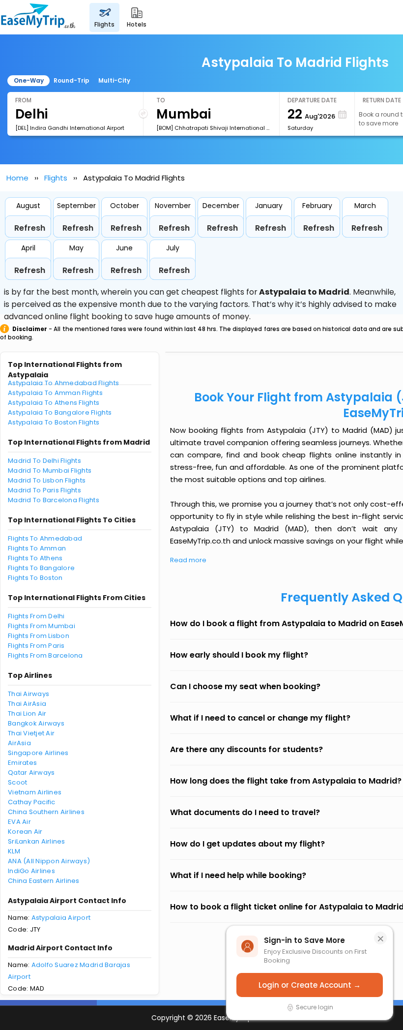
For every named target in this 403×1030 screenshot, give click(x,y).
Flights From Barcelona (45, 655)
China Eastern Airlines (44, 880)
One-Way (29, 80)
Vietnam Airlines (34, 792)
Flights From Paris (36, 645)
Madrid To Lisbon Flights (47, 480)
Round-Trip (71, 80)
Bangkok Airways (36, 723)
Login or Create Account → (310, 985)
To (160, 100)
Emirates (22, 762)
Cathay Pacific (32, 802)
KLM (14, 851)
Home (17, 178)
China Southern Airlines (46, 812)
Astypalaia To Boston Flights (53, 422)
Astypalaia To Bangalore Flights (60, 412)
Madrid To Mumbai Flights (49, 470)
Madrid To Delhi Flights (44, 460)
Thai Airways (28, 693)
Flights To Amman (37, 548)
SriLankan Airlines (36, 841)
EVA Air (19, 821)
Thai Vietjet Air (31, 733)
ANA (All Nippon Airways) (49, 861)
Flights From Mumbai (41, 626)
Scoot (17, 782)
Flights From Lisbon (38, 635)
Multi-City (114, 80)
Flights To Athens (35, 558)
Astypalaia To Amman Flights (55, 392)
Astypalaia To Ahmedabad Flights (63, 383)
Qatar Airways (31, 772)
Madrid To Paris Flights (44, 490)
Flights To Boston (35, 577)
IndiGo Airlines (31, 871)
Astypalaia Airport (61, 917)
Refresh (29, 228)
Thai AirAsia (27, 703)
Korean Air (25, 831)
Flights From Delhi (36, 616)
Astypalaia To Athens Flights (53, 402)
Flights (55, 178)
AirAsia (19, 743)
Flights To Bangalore (41, 568)
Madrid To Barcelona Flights (53, 500)
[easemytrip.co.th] (38, 17)
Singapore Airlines (38, 752)
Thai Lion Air (27, 713)
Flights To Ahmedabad (45, 538)
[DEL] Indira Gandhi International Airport (69, 128)
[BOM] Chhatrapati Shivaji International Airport (213, 128)
